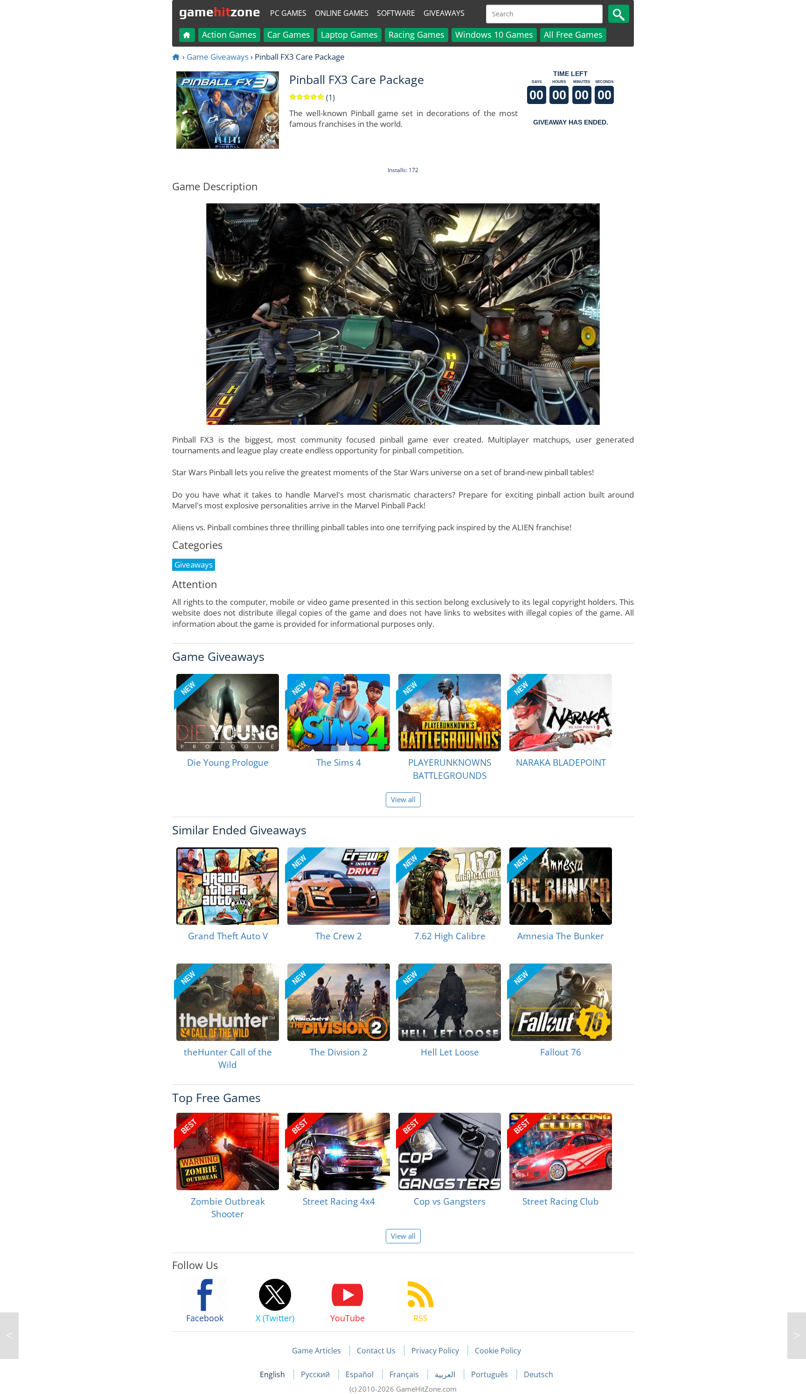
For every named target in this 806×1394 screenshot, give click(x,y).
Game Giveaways (218, 56)
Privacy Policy (435, 1350)
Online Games (341, 13)
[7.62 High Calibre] (449, 886)
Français (405, 1374)
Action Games (229, 34)
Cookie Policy (498, 1350)
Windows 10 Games (494, 34)
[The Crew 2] (338, 886)
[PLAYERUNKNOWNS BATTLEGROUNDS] (449, 712)
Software (396, 13)
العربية (446, 1374)
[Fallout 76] (560, 1002)
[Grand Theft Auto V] (227, 886)
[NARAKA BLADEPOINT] (560, 712)
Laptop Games (349, 34)
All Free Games (573, 34)
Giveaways (444, 13)
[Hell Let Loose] (449, 1002)
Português (490, 1374)
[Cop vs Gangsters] (449, 1151)
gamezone (219, 11)
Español (360, 1374)
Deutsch (538, 1374)
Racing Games (417, 34)
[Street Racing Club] (560, 1151)
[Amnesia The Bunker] (560, 886)
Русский (316, 1374)
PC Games (288, 13)
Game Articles (316, 1350)
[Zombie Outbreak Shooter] (227, 1151)
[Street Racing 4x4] (338, 1151)
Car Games (288, 34)
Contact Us (376, 1350)
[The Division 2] (338, 1002)
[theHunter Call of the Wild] (227, 1002)
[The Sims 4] (338, 712)
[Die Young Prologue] (227, 712)
